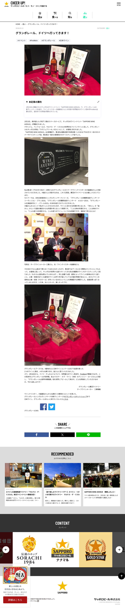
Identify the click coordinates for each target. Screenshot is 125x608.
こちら (65, 399)
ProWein (83, 374)
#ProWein (34, 40)
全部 (40, 16)
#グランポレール (48, 40)
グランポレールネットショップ (76, 396)
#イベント (22, 40)
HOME (18, 24)
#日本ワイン (64, 40)
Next (119, 549)
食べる (55, 16)
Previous (5, 549)
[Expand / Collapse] (98, 102)
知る (70, 16)
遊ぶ (85, 16)
